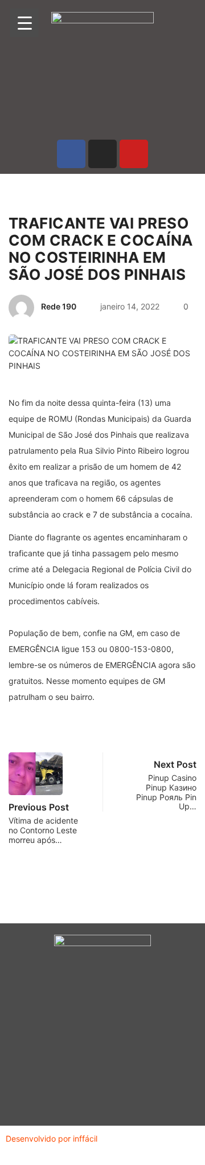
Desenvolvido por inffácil (51, 1138)
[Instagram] (102, 154)
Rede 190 (58, 306)
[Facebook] (71, 154)
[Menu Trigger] (24, 23)
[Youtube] (134, 154)
